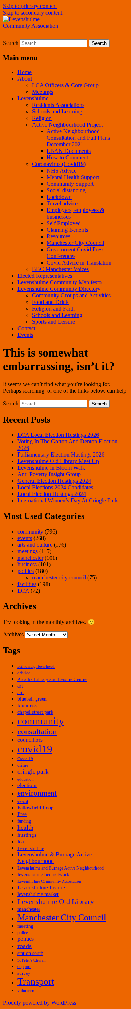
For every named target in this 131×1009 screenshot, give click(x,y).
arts (20, 692)
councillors (30, 740)
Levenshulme (32, 98)
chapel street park (35, 712)
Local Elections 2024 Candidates (55, 487)
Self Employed (64, 223)
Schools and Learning (57, 111)
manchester (30, 558)
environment (37, 793)
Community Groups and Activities (71, 295)
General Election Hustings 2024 (54, 481)
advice (24, 672)
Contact (26, 328)
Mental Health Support (73, 177)
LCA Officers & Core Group (65, 85)
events (24, 538)
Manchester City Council (75, 243)
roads (24, 946)
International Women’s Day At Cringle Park (67, 500)
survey (24, 973)
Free (22, 814)
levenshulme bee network (43, 874)
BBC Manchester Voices (60, 269)
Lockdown (59, 197)
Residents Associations (58, 105)
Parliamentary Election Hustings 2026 (60, 454)
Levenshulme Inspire (41, 887)
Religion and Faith (53, 308)
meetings (27, 551)
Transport (35, 981)
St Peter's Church (31, 960)
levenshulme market (38, 894)
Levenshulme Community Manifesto (59, 282)
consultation (37, 731)
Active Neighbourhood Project (67, 125)
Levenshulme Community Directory (58, 289)
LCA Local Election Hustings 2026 (58, 435)
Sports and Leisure (53, 322)
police (22, 932)
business (27, 564)
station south (30, 953)
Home (24, 72)
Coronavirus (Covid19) (59, 164)
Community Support (70, 184)
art (20, 686)
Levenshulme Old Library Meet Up (58, 461)
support (24, 966)
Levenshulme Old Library (55, 901)
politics (25, 571)
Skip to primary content (30, 6)
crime (22, 765)
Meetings (42, 92)
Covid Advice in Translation (79, 262)
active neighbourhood (36, 667)
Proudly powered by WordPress (39, 1003)
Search (11, 43)
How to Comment (67, 157)
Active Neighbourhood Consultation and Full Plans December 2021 (78, 137)
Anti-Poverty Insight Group (49, 474)
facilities (26, 584)
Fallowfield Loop (35, 807)
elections (27, 785)
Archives (13, 634)
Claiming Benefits (67, 230)
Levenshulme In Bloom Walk (51, 468)
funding (24, 821)
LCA (23, 591)
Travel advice (62, 203)
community (30, 531)
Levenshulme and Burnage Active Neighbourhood (60, 868)
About (24, 79)
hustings (26, 835)
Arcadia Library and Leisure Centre (52, 679)
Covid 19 (25, 759)
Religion (42, 118)
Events (25, 335)
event (22, 801)
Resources (58, 236)
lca (20, 841)
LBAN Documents (69, 151)
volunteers (26, 990)
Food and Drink (50, 302)
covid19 (34, 749)
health (25, 827)
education (25, 779)
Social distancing (66, 190)
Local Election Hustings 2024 (51, 494)
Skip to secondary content (32, 12)
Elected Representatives (44, 276)
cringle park (33, 771)
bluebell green (32, 699)
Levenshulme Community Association (49, 881)
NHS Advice (61, 170)
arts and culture (34, 545)
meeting (25, 926)
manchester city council (59, 577)
